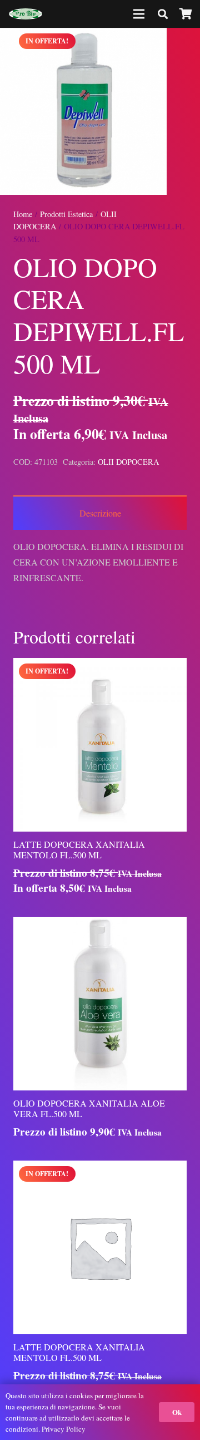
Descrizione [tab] (100, 513)
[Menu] (139, 14)
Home (22, 214)
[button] (182, 45)
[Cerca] (163, 14)
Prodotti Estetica (66, 214)
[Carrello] (186, 14)
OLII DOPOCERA (128, 461)
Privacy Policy (64, 1429)
